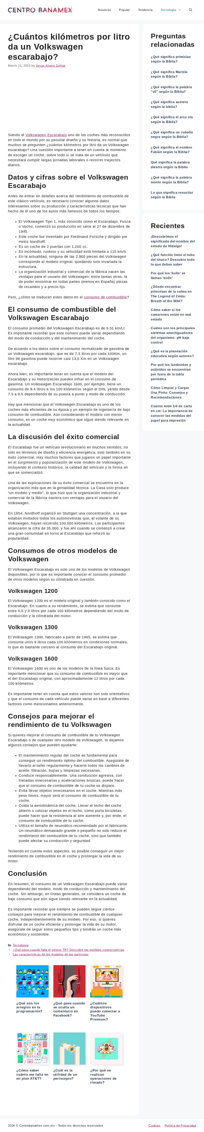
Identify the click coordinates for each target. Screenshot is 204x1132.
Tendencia (145, 10)
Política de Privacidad (180, 1125)
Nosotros (104, 10)
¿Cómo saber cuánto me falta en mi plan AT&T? (32, 1074)
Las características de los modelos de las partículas (50, 954)
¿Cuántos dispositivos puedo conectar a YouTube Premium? (105, 1011)
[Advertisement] (69, 103)
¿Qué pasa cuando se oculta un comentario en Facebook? (69, 1009)
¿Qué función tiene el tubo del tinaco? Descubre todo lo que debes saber (173, 259)
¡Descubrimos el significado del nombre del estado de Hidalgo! (173, 241)
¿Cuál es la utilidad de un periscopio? (65, 1074)
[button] (190, 10)
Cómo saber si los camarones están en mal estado (171, 314)
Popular (124, 10)
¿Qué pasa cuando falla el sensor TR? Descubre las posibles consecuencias (68, 949)
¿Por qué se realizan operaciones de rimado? (103, 1076)
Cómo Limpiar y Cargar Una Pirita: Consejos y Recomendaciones (170, 392)
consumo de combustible (105, 297)
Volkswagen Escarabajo (46, 135)
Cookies (155, 1125)
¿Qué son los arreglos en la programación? (29, 1007)
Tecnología (168, 10)
